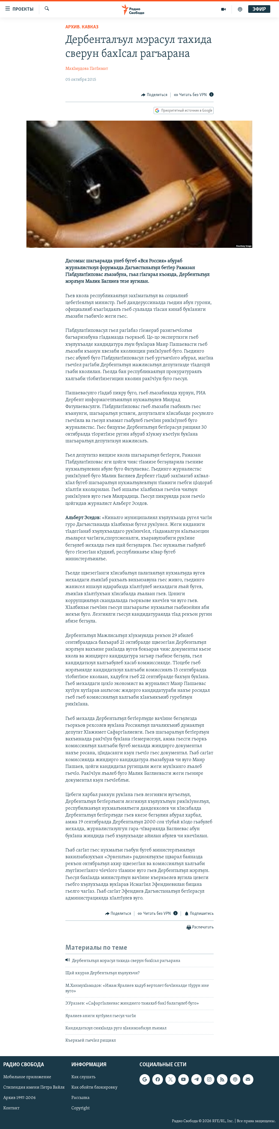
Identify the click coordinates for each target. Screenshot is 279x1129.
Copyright (80, 1108)
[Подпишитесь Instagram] (209, 1079)
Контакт (11, 1108)
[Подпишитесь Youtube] (183, 1079)
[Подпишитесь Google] (145, 1079)
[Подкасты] (235, 1079)
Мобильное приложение (27, 1077)
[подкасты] (240, 9)
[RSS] (222, 1079)
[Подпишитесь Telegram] (196, 1079)
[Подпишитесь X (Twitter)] (170, 1079)
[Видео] (223, 9)
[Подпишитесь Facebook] (157, 1079)
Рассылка (80, 1098)
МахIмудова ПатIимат (86, 69)
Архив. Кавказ (81, 27)
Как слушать (83, 1077)
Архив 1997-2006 (19, 1098)
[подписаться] (248, 1079)
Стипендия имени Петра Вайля (34, 1087)
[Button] (154, 95)
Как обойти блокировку (94, 1087)
